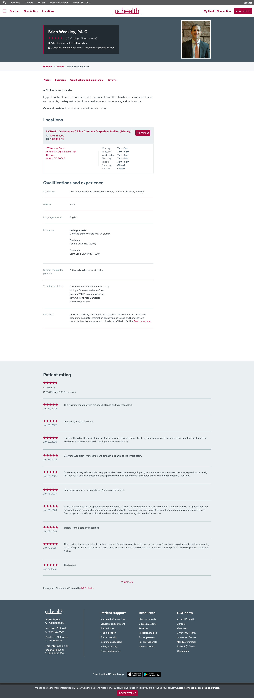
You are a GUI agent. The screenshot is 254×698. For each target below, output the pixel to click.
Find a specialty (109, 637)
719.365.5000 (56, 640)
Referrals (15, 2)
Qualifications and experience (86, 80)
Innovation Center (186, 637)
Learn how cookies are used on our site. (198, 687)
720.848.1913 (57, 139)
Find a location (108, 632)
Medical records (147, 619)
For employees (147, 637)
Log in (246, 11)
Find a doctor (108, 628)
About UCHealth (185, 619)
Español (248, 2)
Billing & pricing (109, 646)
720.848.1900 (57, 135)
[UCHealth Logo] (54, 611)
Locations (48, 11)
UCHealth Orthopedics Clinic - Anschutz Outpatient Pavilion (83, 47)
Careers (29, 2)
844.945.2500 (56, 653)
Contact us (183, 651)
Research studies (59, 2)
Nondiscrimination (186, 641)
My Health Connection (217, 11)
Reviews (111, 80)
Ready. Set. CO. (81, 2)
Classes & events (147, 623)
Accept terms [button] (127, 693)
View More (127, 581)
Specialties (30, 11)
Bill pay (42, 2)
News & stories (146, 646)
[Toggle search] (4, 2)
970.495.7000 (56, 631)
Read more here (142, 321)
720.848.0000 (56, 623)
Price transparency (111, 651)
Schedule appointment (113, 623)
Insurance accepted (111, 641)
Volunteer (182, 628)
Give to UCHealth (186, 632)
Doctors (14, 11)
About (47, 80)
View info (143, 132)
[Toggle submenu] (4, 11)
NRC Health (87, 588)
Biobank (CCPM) (186, 646)
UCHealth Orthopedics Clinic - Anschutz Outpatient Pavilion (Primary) (88, 131)
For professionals (148, 641)
